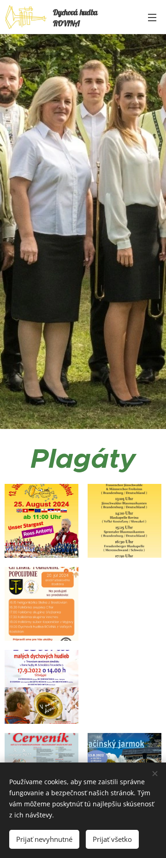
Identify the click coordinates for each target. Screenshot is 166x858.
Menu (152, 17)
